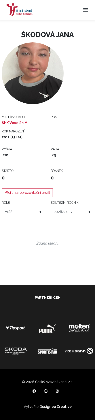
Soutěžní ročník (64, 202)
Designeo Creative (56, 407)
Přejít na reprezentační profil (27, 192)
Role (6, 202)
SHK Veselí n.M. (15, 123)
